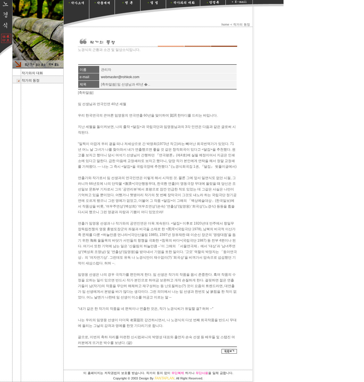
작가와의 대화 (32, 73)
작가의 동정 (30, 80)
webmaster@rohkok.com (120, 77)
